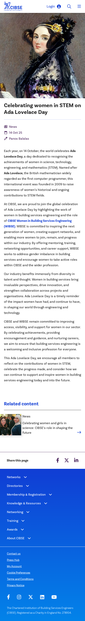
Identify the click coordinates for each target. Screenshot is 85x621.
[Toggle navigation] (79, 6)
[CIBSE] (13, 7)
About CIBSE (16, 538)
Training (12, 521)
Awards (12, 529)
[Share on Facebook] (57, 460)
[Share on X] (66, 460)
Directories (15, 486)
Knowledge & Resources (24, 503)
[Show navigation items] (25, 477)
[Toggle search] (69, 6)
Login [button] (51, 6)
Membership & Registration (26, 494)
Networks (14, 477)
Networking (15, 512)
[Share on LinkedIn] (76, 460)
